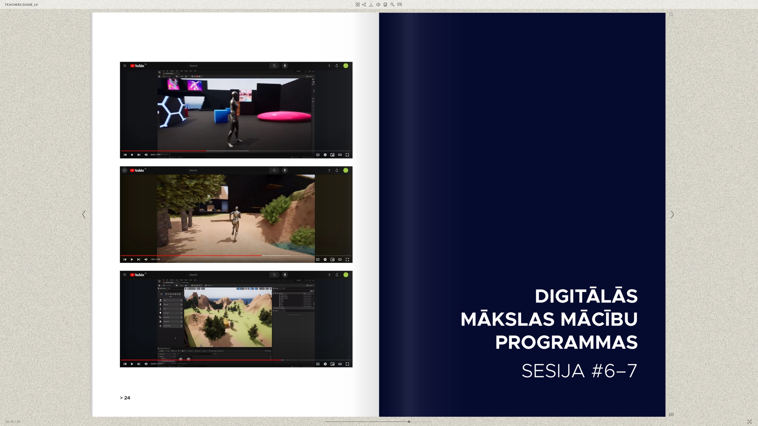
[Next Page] (672, 214)
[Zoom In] (392, 4)
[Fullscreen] (749, 421)
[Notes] (399, 4)
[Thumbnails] (357, 4)
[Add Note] (671, 415)
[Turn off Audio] (378, 4)
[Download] (371, 4)
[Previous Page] (84, 214)
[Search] (671, 14)
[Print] (385, 4)
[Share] (364, 4)
